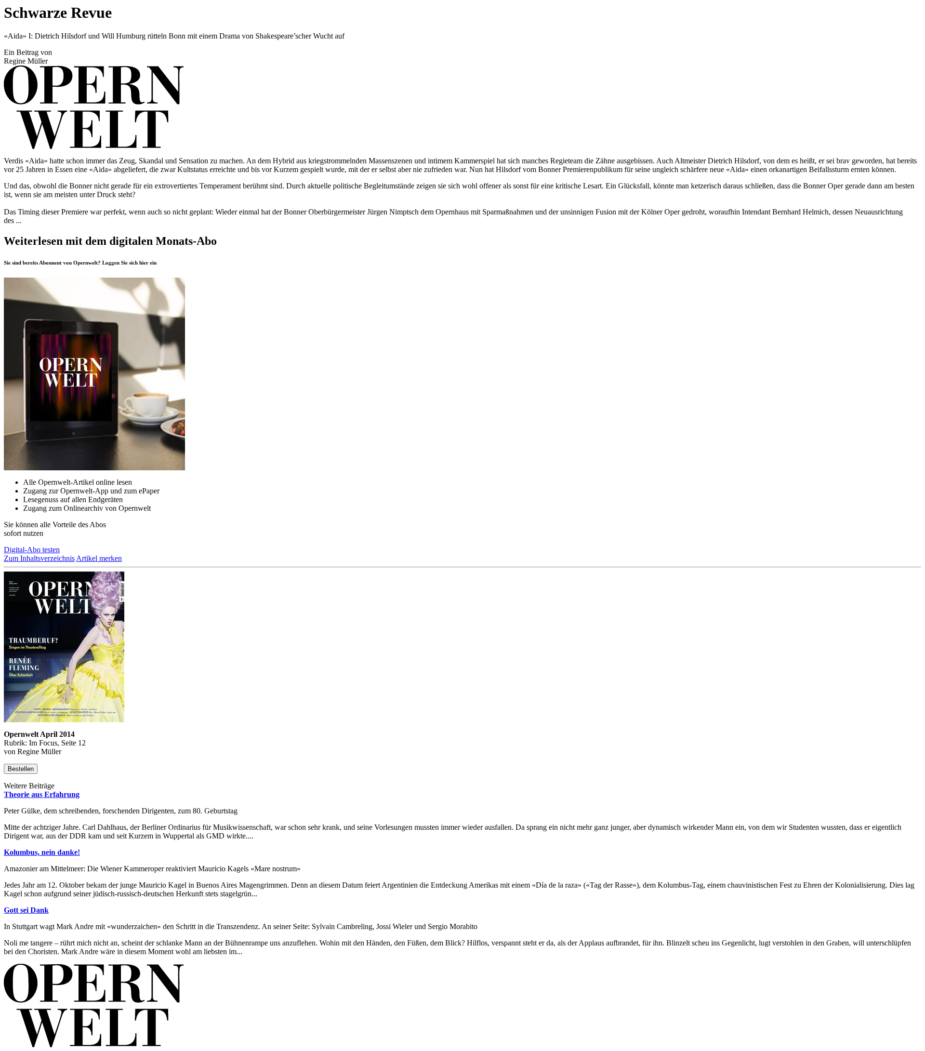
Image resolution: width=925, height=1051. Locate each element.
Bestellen (21, 768)
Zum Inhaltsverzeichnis (39, 558)
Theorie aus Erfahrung (41, 794)
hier (143, 263)
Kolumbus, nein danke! (42, 852)
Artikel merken (99, 558)
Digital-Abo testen (32, 549)
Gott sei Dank (26, 910)
